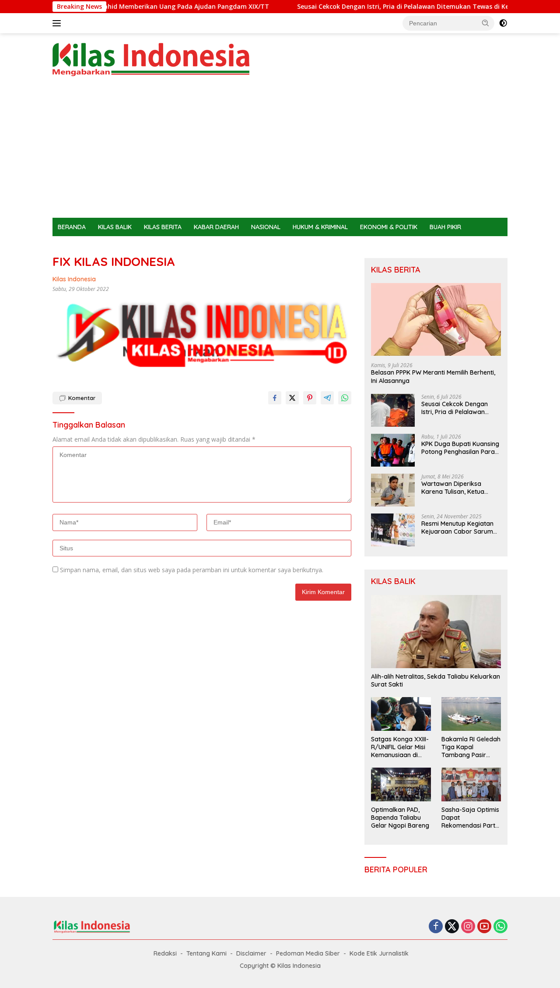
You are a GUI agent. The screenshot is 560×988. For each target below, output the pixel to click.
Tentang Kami (206, 953)
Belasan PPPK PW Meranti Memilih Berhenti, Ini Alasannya (433, 376)
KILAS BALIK (115, 227)
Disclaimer (251, 953)
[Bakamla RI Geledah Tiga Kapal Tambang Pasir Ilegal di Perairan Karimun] (471, 713)
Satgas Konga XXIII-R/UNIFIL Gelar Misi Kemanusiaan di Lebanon (400, 747)
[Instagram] (468, 927)
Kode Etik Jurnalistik (379, 953)
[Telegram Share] (327, 397)
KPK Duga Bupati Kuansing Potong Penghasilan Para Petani (460, 448)
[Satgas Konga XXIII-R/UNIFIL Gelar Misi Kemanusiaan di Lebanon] (400, 713)
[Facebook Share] (274, 397)
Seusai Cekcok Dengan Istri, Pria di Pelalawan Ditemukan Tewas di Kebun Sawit (398, 7)
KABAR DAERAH (216, 227)
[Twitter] (452, 927)
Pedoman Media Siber (308, 953)
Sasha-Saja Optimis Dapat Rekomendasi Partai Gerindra (470, 818)
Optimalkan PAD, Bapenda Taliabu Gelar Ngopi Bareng (400, 817)
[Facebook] (436, 927)
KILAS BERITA (163, 227)
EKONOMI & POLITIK (388, 227)
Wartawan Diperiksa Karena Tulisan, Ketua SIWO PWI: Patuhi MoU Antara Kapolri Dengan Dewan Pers (455, 488)
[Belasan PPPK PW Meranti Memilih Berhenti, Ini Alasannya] (436, 319)
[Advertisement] (280, 152)
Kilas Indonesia (74, 279)
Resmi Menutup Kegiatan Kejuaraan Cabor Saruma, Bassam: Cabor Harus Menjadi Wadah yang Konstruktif (459, 527)
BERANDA (72, 227)
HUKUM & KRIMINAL (320, 227)
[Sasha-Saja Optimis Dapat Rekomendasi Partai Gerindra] (471, 784)
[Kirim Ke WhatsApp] (344, 397)
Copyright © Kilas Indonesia (280, 966)
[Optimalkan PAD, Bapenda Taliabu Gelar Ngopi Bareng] (400, 784)
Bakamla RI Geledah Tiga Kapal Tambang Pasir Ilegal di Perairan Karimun (470, 747)
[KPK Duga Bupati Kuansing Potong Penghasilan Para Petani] (393, 450)
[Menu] (58, 23)
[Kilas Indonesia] (150, 59)
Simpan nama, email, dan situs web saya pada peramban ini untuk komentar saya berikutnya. (191, 570)
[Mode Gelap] (503, 23)
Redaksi (165, 953)
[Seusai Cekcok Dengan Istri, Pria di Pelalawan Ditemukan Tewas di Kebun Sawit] (393, 410)
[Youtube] (484, 927)
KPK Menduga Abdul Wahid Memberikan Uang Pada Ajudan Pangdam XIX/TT (132, 7)
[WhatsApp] (501, 927)
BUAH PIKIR (445, 227)
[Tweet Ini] (292, 397)
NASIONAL (265, 227)
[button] (485, 23)
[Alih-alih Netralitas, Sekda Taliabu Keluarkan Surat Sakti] (436, 631)
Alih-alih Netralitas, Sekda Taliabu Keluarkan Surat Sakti (435, 680)
